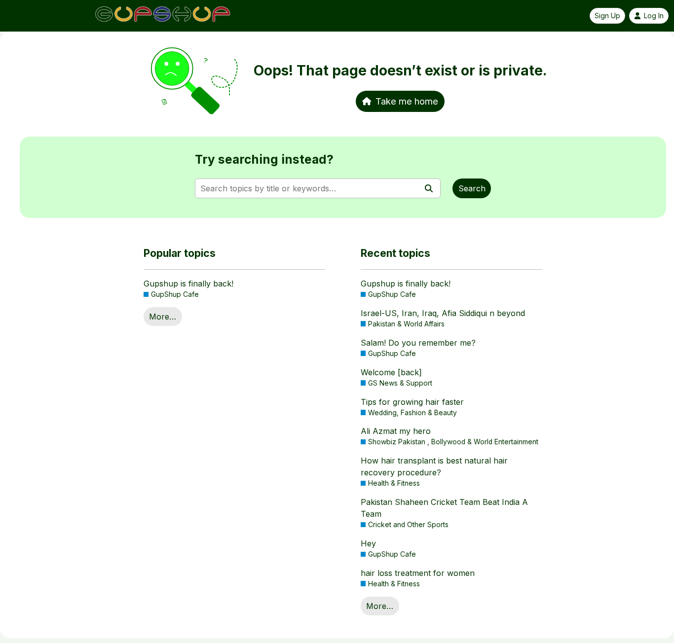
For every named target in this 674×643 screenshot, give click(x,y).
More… (162, 317)
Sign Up (607, 16)
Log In (654, 16)
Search (472, 188)
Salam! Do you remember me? (418, 343)
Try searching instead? (264, 159)
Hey (368, 543)
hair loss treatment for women (418, 573)
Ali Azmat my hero (396, 431)
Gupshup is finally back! (188, 283)
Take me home (406, 101)
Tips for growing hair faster (412, 402)
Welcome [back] (391, 372)
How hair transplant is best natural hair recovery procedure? (434, 466)
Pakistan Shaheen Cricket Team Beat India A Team (444, 508)
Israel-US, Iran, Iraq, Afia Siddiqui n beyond (443, 313)
